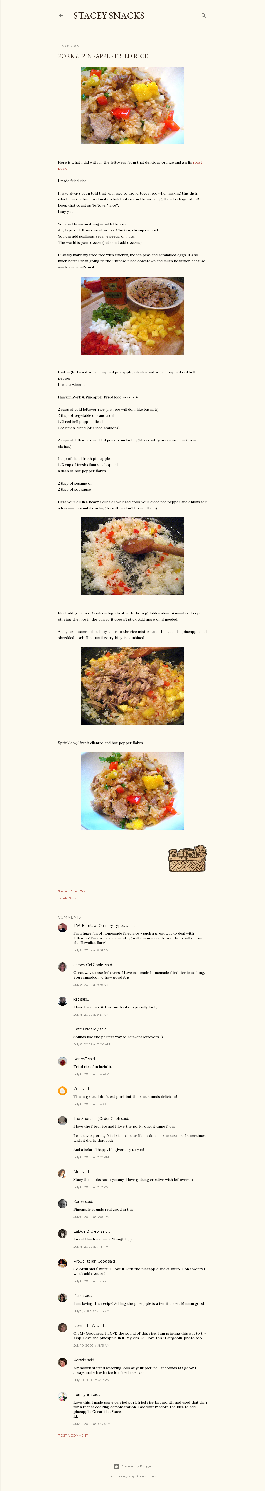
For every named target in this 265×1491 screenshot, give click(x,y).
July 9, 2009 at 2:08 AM (91, 1311)
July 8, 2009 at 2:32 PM (91, 1157)
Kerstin (79, 1360)
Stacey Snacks (108, 15)
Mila (77, 1171)
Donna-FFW (84, 1325)
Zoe (77, 1088)
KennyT (80, 1059)
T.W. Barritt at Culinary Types (99, 925)
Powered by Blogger (136, 1466)
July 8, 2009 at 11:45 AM (91, 1074)
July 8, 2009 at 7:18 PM (90, 1247)
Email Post (78, 891)
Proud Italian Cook (90, 1261)
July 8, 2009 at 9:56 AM (91, 985)
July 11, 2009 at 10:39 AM (92, 1424)
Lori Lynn (81, 1394)
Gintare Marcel (146, 1476)
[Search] (204, 14)
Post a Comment (73, 1435)
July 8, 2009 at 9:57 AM (91, 1014)
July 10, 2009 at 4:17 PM (91, 1380)
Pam (77, 1295)
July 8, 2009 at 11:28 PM (91, 1281)
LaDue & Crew (86, 1231)
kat (76, 999)
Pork (72, 898)
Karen (78, 1201)
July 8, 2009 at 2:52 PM (91, 1187)
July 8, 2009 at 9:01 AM (91, 950)
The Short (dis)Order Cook (96, 1118)
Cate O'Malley (86, 1029)
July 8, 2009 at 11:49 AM (91, 1104)
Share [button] (62, 891)
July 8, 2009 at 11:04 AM (91, 1044)
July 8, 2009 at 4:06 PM (91, 1217)
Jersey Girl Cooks (88, 964)
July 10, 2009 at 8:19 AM (91, 1345)
